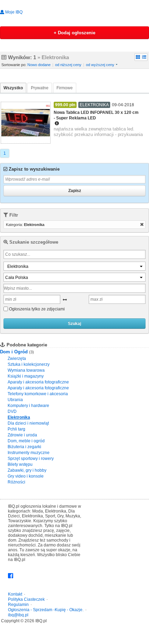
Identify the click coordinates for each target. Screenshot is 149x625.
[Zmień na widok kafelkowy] (138, 57)
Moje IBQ (13, 12)
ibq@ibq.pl (18, 615)
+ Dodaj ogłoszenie (74, 32)
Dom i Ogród (14, 351)
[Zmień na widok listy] (144, 57)
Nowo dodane (39, 65)
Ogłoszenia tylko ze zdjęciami (37, 309)
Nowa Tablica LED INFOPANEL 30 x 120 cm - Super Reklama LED (96, 115)
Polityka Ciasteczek (26, 599)
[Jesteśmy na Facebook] (10, 576)
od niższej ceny (68, 65)
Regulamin (18, 604)
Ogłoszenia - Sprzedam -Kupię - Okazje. (46, 609)
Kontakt (15, 594)
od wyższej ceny (100, 65)
